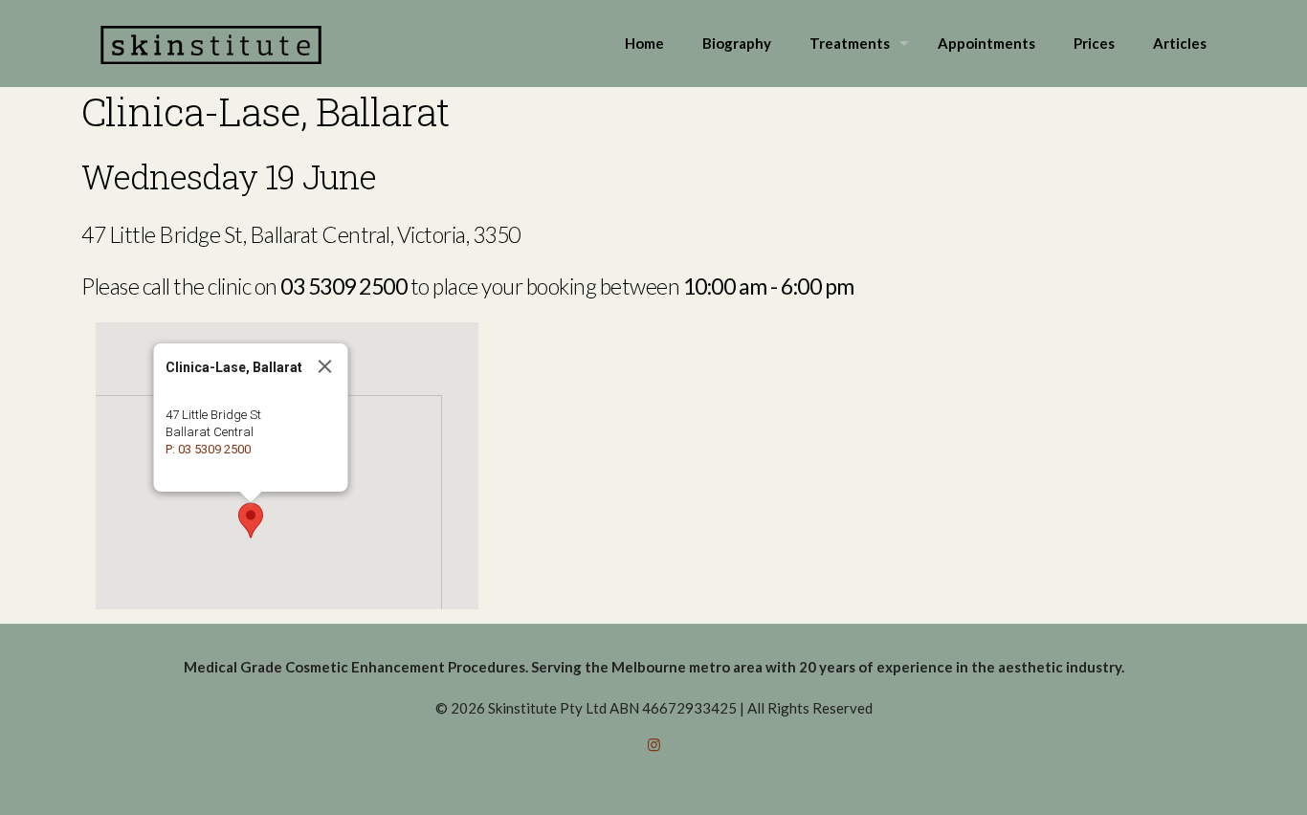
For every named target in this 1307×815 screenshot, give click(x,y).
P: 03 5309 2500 (208, 449)
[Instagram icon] (654, 744)
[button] (250, 520)
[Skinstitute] (210, 43)
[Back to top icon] (1215, 776)
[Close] (325, 366)
